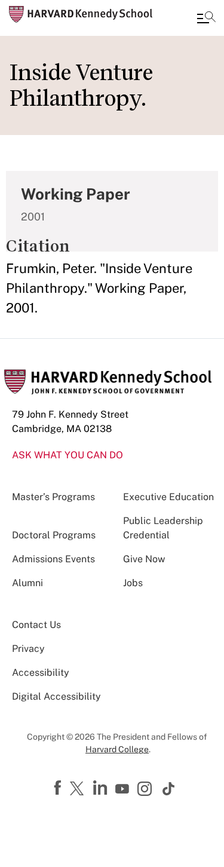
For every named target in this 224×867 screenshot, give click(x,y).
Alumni (27, 583)
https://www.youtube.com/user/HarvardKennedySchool (124, 789)
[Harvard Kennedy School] (80, 14)
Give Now (144, 559)
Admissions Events (53, 559)
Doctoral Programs (54, 535)
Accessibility (40, 672)
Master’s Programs (53, 497)
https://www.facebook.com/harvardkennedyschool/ (59, 788)
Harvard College (117, 749)
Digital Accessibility (56, 696)
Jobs (133, 583)
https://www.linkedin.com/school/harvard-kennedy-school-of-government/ (102, 788)
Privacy (28, 648)
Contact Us (36, 624)
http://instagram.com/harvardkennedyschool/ (146, 790)
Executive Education (168, 497)
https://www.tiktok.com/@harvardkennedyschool (169, 788)
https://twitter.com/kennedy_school (79, 789)
